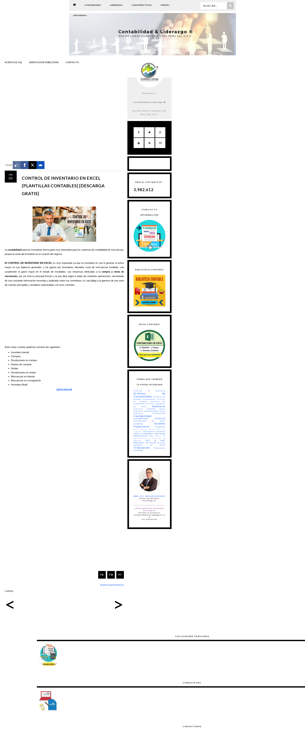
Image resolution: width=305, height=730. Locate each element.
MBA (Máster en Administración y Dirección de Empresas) (149, 438)
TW (111, 574)
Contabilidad (143, 415)
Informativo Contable (154, 431)
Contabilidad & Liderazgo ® (155, 31)
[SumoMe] (40, 165)
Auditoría (158, 406)
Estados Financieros (149, 425)
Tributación (142, 447)
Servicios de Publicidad (44, 62)
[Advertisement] (64, 92)
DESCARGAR (64, 389)
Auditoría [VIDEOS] (145, 409)
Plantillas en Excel (112, 585)
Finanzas (160, 427)
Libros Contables (143, 433)
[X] (33, 165)
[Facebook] (25, 165)
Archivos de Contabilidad (149, 395)
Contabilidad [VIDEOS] (149, 418)
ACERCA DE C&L (13, 62)
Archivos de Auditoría (149, 391)
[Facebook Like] (17, 165)
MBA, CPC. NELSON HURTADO (149, 496)
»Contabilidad (92, 5)
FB (102, 574)
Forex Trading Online (144, 429)
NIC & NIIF (155, 440)
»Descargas (80, 15)
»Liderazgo (116, 5)
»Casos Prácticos (141, 5)
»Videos (165, 5)
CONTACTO (72, 62)
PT (120, 574)
